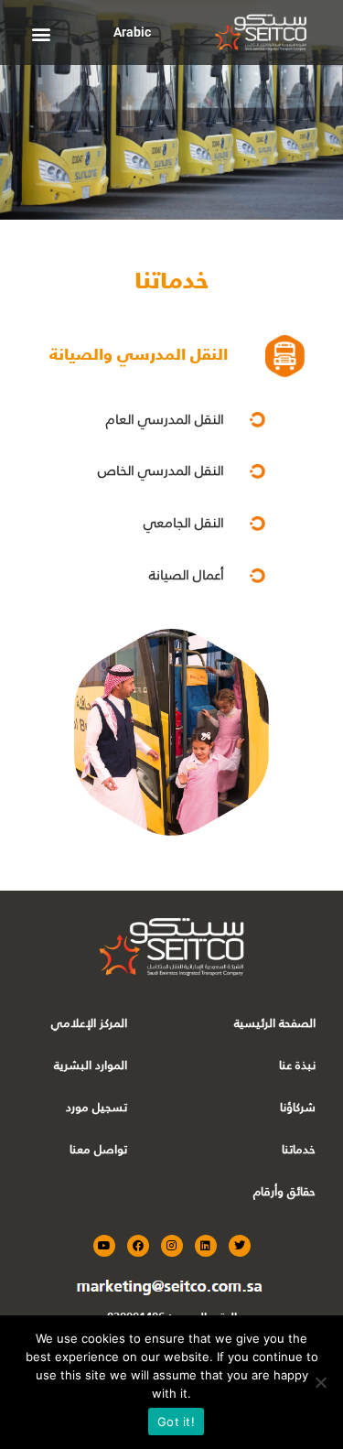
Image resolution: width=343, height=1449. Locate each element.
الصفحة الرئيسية (275, 1023)
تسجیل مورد (96, 1107)
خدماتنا (299, 1149)
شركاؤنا (298, 1107)
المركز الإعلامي (89, 1023)
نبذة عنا (297, 1065)
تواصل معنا (98, 1149)
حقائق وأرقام (284, 1191)
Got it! (176, 1421)
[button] (42, 33)
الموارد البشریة (90, 1065)
